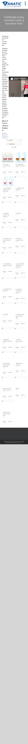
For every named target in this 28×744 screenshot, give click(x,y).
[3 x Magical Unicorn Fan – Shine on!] (20, 282)
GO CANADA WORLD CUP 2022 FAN (6, 365)
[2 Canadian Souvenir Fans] (7, 157)
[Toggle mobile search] (25, 3)
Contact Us (20, 442)
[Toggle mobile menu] (25, 2)
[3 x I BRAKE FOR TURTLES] (7, 282)
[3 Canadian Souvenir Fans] (20, 232)
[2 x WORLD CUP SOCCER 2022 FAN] (7, 232)
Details (11, 171)
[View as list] (15, 147)
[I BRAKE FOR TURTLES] (20, 356)
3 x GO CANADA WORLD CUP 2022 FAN (20, 265)
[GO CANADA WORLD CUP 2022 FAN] (7, 356)
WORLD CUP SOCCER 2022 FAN (6, 414)
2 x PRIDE (18, 213)
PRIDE (17, 388)
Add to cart (5, 172)
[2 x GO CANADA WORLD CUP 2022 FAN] (7, 181)
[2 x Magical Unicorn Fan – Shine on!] (7, 206)
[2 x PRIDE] (20, 206)
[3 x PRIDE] (7, 307)
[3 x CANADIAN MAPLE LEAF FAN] (7, 257)
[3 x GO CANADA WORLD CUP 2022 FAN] (20, 257)
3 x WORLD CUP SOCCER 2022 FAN (20, 316)
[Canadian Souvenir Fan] (20, 333)
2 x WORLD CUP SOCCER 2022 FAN (7, 240)
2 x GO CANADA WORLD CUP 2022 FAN (7, 189)
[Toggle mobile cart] (25, 4)
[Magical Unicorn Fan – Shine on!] (7, 382)
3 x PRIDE (5, 314)
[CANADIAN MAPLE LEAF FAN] (7, 333)
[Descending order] (20, 140)
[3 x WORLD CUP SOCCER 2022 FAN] (20, 307)
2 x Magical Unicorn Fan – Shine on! (6, 215)
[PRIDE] (20, 382)
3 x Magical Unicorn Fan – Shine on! (19, 291)
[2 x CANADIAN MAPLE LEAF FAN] (20, 157)
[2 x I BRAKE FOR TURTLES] (20, 181)
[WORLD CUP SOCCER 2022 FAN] (7, 405)
